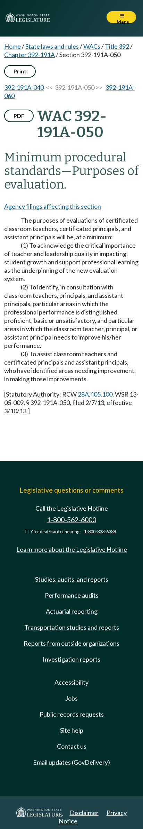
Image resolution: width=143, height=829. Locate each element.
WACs (91, 46)
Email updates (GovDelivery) (71, 762)
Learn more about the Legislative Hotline (71, 549)
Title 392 (117, 46)
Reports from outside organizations (71, 643)
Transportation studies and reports (71, 627)
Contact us (71, 746)
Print (20, 71)
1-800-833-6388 (100, 531)
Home (12, 46)
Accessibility (71, 682)
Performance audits (72, 595)
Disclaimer (84, 812)
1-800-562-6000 (71, 520)
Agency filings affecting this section (52, 206)
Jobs (71, 698)
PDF (19, 115)
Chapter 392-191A (29, 54)
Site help (71, 730)
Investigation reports (71, 659)
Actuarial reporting (72, 611)
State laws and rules (52, 46)
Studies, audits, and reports (71, 579)
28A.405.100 (95, 394)
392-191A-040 (24, 87)
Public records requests (72, 714)
